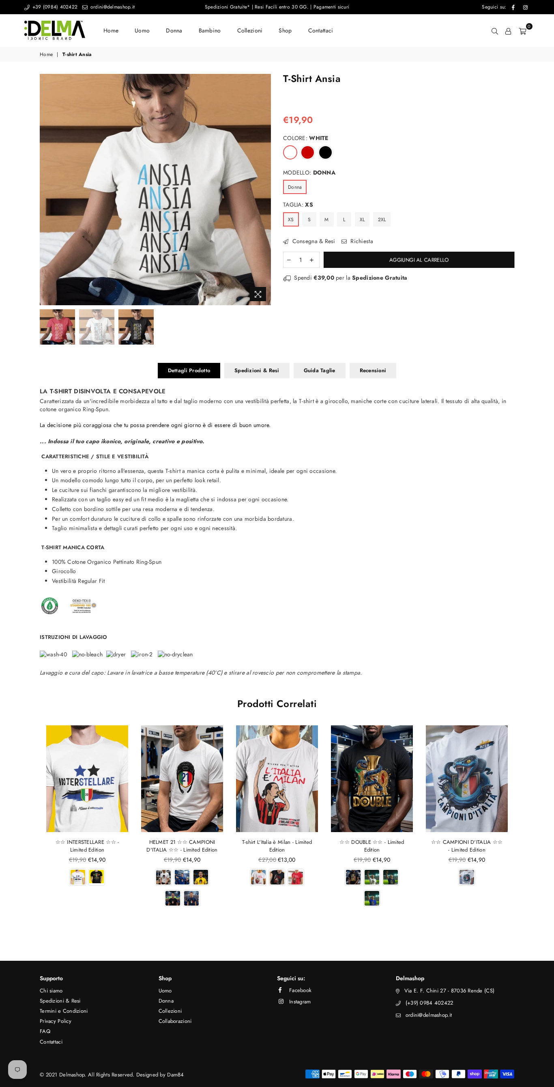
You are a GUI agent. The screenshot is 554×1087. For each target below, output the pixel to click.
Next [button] (264, 189)
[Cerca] (495, 30)
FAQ (45, 1031)
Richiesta (361, 241)
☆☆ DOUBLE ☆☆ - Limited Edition (371, 846)
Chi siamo (51, 990)
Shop (285, 30)
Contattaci (320, 30)
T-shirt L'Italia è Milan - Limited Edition (277, 846)
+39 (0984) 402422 (53, 7)
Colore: (306, 138)
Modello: (309, 173)
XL (362, 219)
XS (291, 219)
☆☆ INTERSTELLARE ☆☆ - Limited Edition (87, 846)
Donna (174, 30)
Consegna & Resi (312, 241)
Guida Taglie (319, 370)
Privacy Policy (55, 1021)
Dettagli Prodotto (189, 370)
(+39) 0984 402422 (429, 1003)
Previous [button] (47, 189)
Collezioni (250, 30)
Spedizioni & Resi (256, 370)
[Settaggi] (508, 30)
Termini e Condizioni (64, 1011)
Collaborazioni (175, 1021)
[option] (155, 189)
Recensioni (373, 370)
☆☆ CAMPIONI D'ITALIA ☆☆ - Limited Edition (466, 846)
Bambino (210, 30)
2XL (382, 219)
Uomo (142, 30)
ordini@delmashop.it (112, 7)
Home (110, 30)
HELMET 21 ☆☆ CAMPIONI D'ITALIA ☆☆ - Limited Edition (181, 846)
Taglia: (298, 205)
